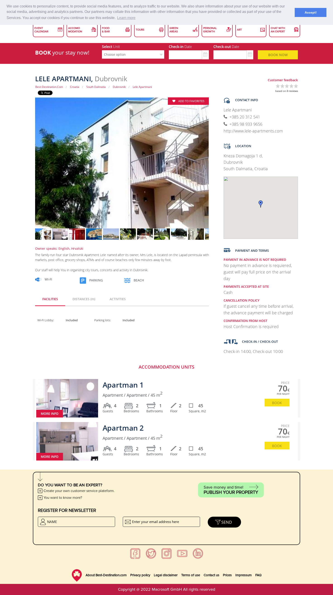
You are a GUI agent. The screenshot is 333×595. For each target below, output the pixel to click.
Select (111, 46)
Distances (83, 299)
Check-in (180, 46)
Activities (118, 299)
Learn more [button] (126, 18)
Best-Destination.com (49, 87)
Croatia (74, 87)
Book (277, 403)
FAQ (258, 575)
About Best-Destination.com (106, 575)
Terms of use (190, 575)
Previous (27, 166)
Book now (278, 55)
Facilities (50, 299)
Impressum (243, 575)
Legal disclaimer (166, 575)
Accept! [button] (311, 12)
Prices (227, 575)
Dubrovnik (119, 87)
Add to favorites (191, 101)
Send (226, 522)
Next (216, 166)
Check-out (226, 46)
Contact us (211, 575)
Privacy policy (140, 575)
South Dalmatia (96, 87)
